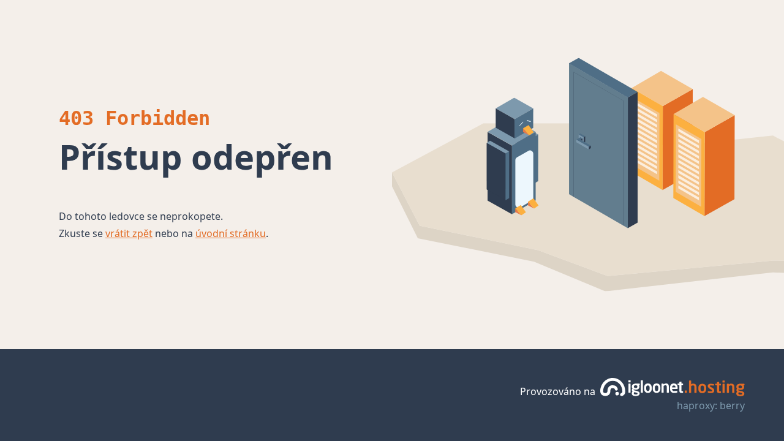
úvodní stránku (230, 233)
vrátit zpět (129, 233)
